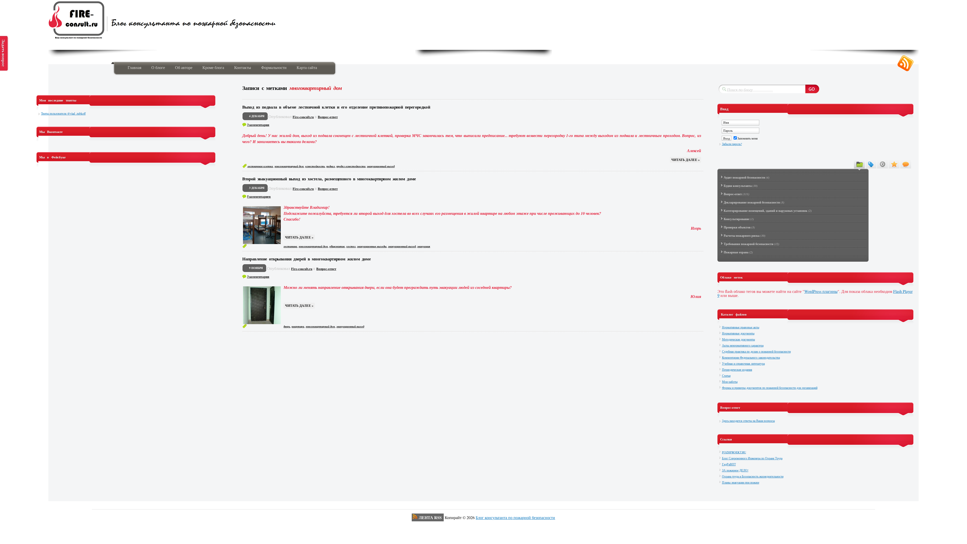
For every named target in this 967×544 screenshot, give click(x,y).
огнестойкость (315, 166)
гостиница (290, 246)
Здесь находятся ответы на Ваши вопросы (748, 421)
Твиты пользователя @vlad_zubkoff (63, 113)
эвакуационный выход (381, 166)
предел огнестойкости (350, 166)
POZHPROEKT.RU (734, 452)
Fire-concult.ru (303, 117)
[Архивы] (882, 164)
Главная (134, 67)
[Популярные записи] (894, 164)
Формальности (274, 67)
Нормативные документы (738, 333)
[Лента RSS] (905, 63)
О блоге (158, 67)
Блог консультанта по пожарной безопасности (515, 517)
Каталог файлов (734, 314)
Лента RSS (430, 517)
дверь (287, 326)
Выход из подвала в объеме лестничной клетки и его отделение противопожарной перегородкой (336, 107)
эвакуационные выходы (372, 246)
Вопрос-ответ (328, 117)
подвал (330, 166)
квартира (298, 326)
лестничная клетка (260, 166)
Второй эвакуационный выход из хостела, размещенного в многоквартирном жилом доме (329, 179)
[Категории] (859, 164)
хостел (351, 246)
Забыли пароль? (732, 144)
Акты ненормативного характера (743, 345)
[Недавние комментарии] (905, 164)
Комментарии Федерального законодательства (751, 357)
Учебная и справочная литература (743, 363)
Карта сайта (307, 67)
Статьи (726, 375)
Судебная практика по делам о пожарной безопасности (756, 351)
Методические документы (738, 339)
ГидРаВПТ (729, 464)
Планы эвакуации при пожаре (740, 482)
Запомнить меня (747, 138)
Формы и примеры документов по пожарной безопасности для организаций (769, 388)
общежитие (337, 246)
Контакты (242, 67)
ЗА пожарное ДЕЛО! (735, 470)
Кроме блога (213, 67)
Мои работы (730, 382)
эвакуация (423, 246)
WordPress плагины (821, 291)
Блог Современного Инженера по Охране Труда (752, 458)
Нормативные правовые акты (740, 327)
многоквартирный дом (289, 166)
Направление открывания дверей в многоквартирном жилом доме (306, 259)
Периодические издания (737, 369)
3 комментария (258, 124)
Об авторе (183, 67)
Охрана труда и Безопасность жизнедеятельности (752, 476)
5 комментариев (259, 196)
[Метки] (871, 164)
